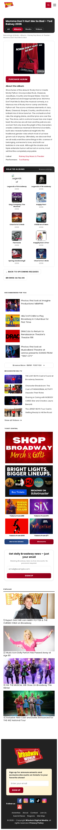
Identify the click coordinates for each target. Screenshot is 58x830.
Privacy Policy (36, 823)
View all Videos (12, 420)
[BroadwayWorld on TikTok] (38, 800)
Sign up (29, 575)
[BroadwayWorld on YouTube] (19, 806)
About (25, 813)
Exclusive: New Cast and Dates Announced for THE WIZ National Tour (28, 719)
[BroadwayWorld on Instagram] (25, 800)
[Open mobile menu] (54, 5)
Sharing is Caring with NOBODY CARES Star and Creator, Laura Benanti (39, 401)
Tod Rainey (24, 159)
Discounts (41, 541)
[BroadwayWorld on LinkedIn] (31, 800)
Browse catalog (15, 278)
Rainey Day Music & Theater (39, 35)
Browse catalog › (45, 169)
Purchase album (18, 79)
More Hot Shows (16, 541)
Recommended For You (16, 293)
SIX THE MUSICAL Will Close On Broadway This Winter (27, 686)
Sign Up (16, 790)
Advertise (16, 813)
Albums (17, 29)
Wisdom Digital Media (37, 820)
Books (28, 29)
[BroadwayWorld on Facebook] (19, 800)
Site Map (41, 816)
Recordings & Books (11, 35)
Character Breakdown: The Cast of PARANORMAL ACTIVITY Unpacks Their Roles (39, 389)
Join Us (43, 813)
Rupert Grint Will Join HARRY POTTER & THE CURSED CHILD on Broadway (25, 621)
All (8, 29)
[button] (48, 5)
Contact (34, 813)
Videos (39, 29)
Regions (31, 816)
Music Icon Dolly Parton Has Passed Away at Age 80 (27, 654)
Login (41, 5)
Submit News (19, 816)
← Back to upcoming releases (22, 271)
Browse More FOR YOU (27, 365)
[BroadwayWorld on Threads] (44, 800)
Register (33, 5)
